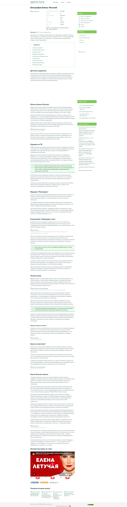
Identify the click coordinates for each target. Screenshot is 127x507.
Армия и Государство (86, 16)
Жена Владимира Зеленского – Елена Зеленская (69, 494)
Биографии (55, 2)
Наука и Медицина (85, 22)
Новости (69, 2)
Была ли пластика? (37, 60)
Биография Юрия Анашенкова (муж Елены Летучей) (34, 494)
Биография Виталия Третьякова (86, 167)
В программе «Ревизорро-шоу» (40, 56)
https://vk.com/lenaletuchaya (43, 32)
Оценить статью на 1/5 (50, 482)
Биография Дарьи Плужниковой (88, 118)
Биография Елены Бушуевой (87, 105)
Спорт (82, 24)
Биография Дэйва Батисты (86, 111)
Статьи (62, 2)
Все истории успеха (85, 37)
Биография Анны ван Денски (86, 158)
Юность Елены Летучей (38, 50)
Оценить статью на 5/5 (57, 482)
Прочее (82, 26)
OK (69, 506)
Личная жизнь (36, 58)
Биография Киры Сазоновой (86, 148)
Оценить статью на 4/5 (55, 482)
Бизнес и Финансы (85, 18)
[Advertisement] (52, 91)
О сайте (82, 42)
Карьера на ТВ (36, 52)
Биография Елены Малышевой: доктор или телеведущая (47, 496)
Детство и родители (38, 47)
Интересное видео (37, 64)
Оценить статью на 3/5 (54, 482)
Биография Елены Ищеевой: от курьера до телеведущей (57, 496)
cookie (66, 506)
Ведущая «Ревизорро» (38, 54)
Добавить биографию (48, 504)
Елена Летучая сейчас (38, 62)
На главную (83, 35)
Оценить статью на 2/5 (52, 482)
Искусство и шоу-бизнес (87, 20)
